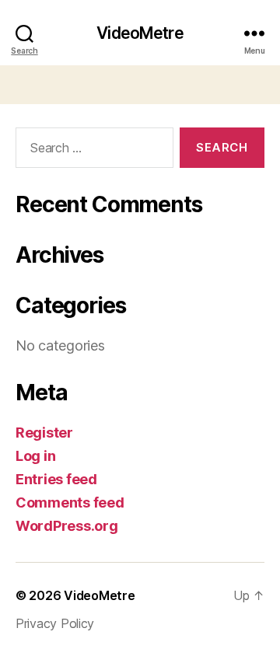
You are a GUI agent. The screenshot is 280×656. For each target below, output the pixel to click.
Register (44, 432)
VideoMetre (139, 33)
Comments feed (70, 502)
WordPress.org (67, 526)
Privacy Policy (55, 623)
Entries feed (56, 479)
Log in (35, 456)
